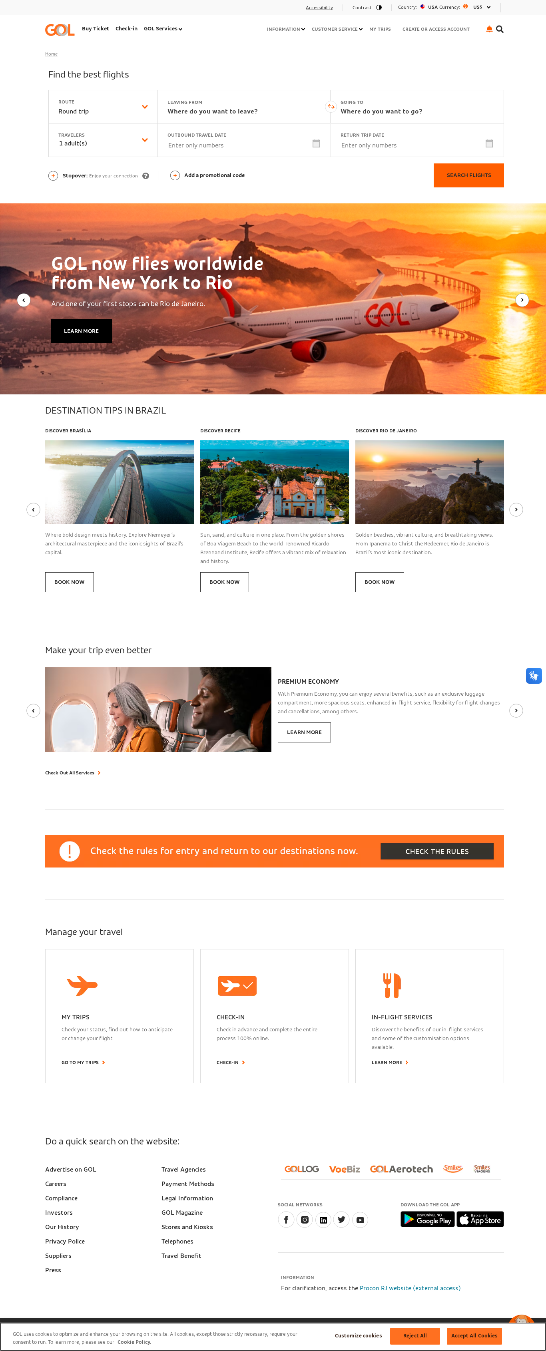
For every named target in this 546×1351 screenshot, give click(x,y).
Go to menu (64, 10)
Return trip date (362, 135)
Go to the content (73, 10)
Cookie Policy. (134, 1342)
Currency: (449, 7)
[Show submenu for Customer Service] (361, 29)
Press (53, 1270)
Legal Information (187, 1198)
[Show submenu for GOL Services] (181, 29)
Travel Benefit (181, 1256)
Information (283, 29)
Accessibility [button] (319, 7)
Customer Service (335, 29)
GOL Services (160, 29)
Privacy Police (65, 1241)
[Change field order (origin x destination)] (331, 107)
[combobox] (80, 111)
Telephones (177, 1241)
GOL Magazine (182, 1213)
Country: (407, 7)
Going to (352, 102)
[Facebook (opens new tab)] (286, 1226)
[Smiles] (456, 1172)
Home (51, 54)
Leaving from (184, 102)
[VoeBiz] (348, 1172)
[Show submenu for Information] (303, 29)
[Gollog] (305, 1172)
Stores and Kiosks (187, 1227)
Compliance (61, 1198)
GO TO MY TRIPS (80, 1062)
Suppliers (58, 1256)
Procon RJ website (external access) (410, 1288)
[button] (489, 29)
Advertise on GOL (70, 1169)
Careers (55, 1184)
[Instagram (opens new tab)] (304, 1226)
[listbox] (446, 7)
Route (66, 101)
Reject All (415, 1336)
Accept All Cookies (474, 1336)
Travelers (71, 135)
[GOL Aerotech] (404, 1172)
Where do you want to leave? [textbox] (212, 111)
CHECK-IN (228, 1062)
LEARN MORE (81, 331)
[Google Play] (428, 1219)
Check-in (126, 29)
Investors (59, 1213)
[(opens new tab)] (359, 1226)
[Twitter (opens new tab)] (341, 1226)
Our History (62, 1227)
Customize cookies (358, 1336)
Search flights (469, 175)
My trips (380, 29)
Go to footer (66, 10)
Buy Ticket (95, 29)
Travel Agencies (183, 1169)
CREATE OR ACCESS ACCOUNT (436, 29)
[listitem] (95, 29)
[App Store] (480, 1219)
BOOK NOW (69, 582)
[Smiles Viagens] (485, 1172)
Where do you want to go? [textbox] (381, 111)
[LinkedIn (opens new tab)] (323, 1226)
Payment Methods (187, 1184)
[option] (446, 7)
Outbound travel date (196, 135)
